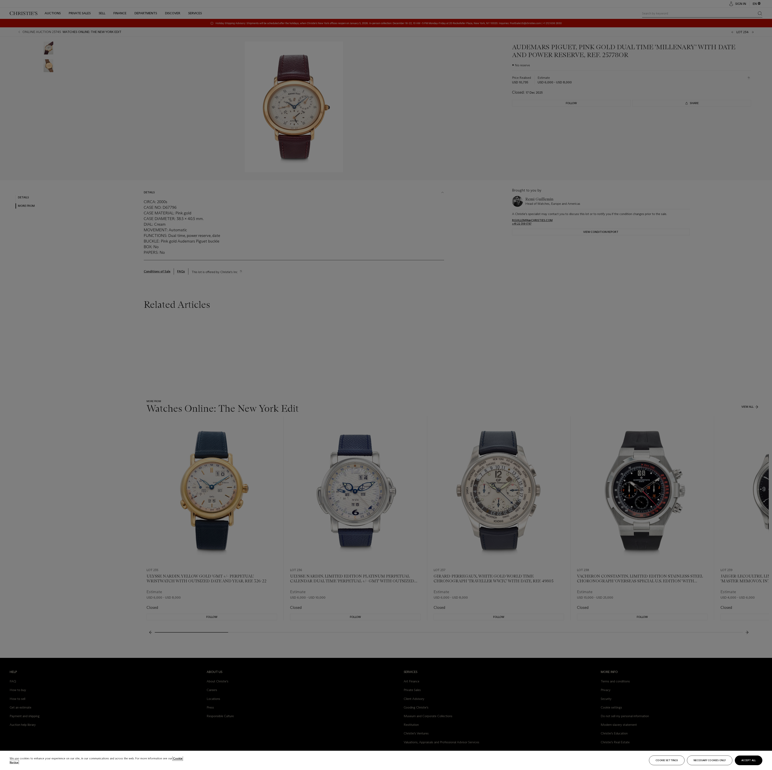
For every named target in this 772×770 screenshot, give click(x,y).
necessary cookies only (710, 760)
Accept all (748, 760)
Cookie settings (667, 760)
